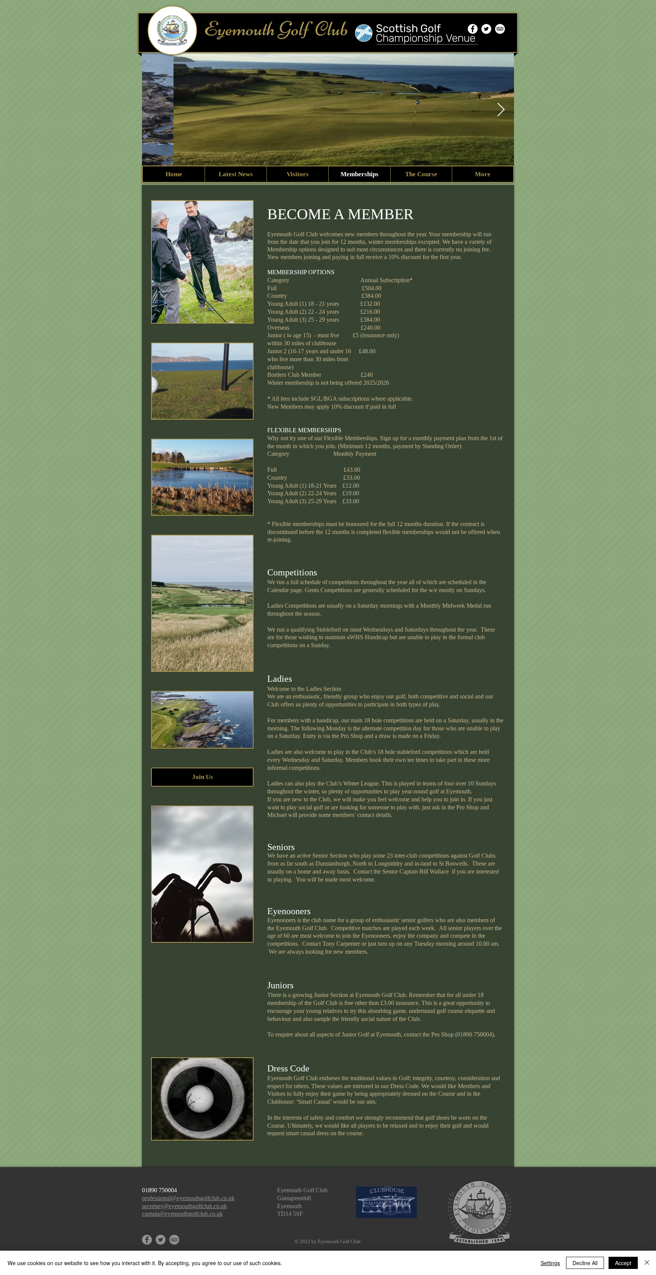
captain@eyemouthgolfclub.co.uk (182, 1213)
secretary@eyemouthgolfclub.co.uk (184, 1206)
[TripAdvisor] (500, 29)
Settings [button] (550, 1263)
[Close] (646, 1263)
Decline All (585, 1263)
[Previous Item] (155, 110)
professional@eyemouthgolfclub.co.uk (188, 1198)
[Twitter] (161, 1240)
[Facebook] (147, 1240)
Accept (623, 1263)
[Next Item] (501, 110)
